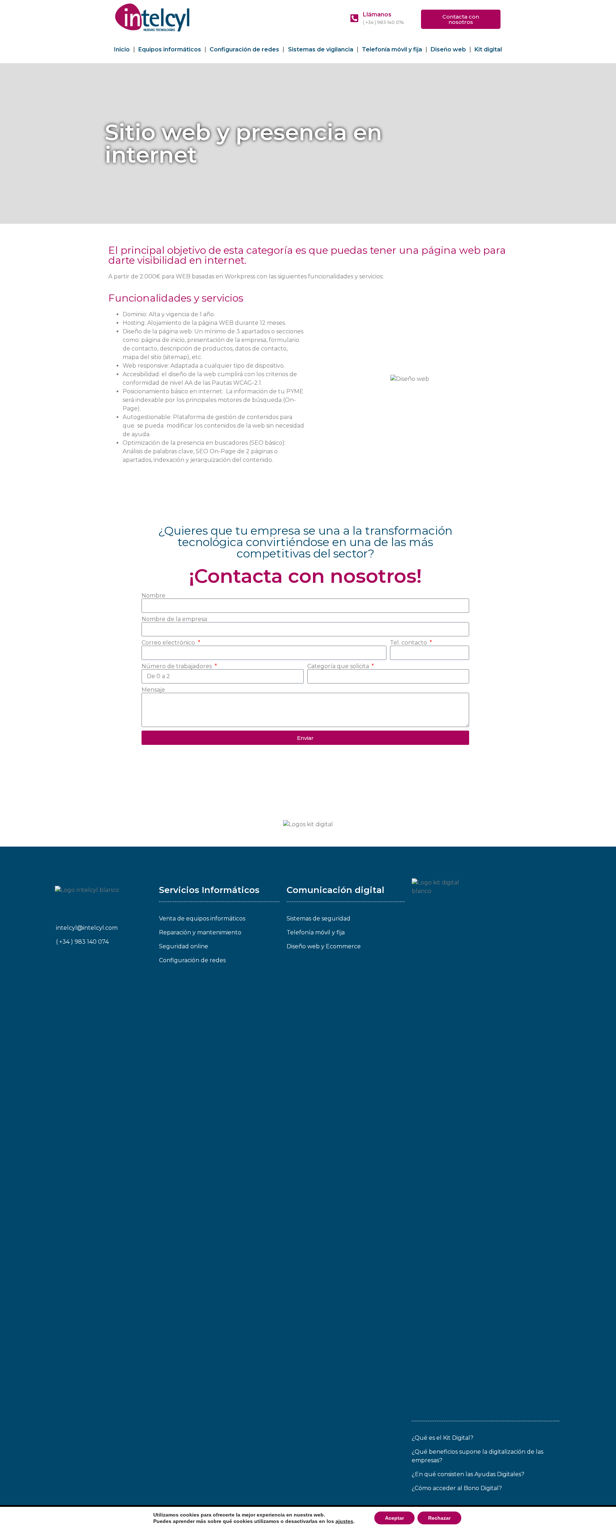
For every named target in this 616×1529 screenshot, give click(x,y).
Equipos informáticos (169, 49)
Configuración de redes (244, 49)
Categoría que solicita (338, 666)
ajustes (344, 1521)
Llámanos (377, 14)
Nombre (153, 596)
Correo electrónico (169, 643)
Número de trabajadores (177, 666)
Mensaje (153, 690)
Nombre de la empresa (174, 619)
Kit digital (488, 49)
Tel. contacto (409, 643)
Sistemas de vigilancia (320, 49)
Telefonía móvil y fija (392, 49)
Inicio (122, 49)
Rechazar (439, 1518)
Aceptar (394, 1518)
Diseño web (448, 49)
